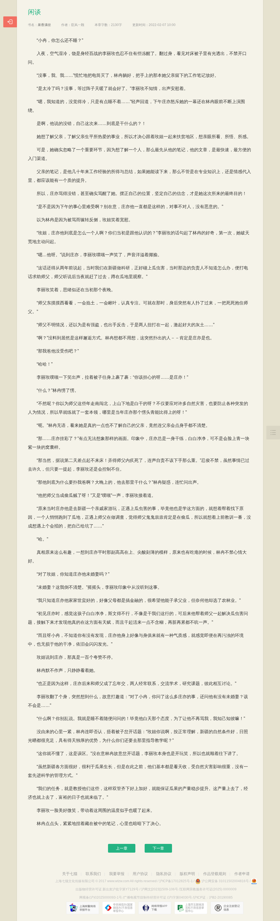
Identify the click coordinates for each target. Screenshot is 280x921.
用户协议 (140, 874)
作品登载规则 (214, 874)
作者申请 (242, 874)
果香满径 (44, 25)
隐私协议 (163, 874)
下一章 (158, 848)
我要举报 (116, 874)
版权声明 (187, 874)
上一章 (121, 848)
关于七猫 (69, 874)
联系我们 (93, 874)
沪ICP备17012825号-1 (176, 881)
